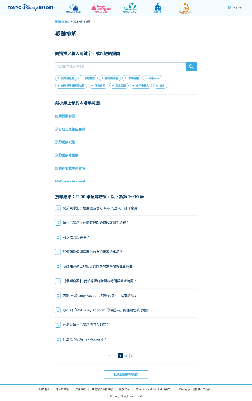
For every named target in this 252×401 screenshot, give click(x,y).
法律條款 (80, 389)
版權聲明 (124, 389)
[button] (66, 78)
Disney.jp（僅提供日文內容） (196, 389)
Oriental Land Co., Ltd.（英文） (154, 389)
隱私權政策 (62, 389)
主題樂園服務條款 (102, 389)
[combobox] (126, 66)
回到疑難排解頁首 (126, 374)
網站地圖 (44, 389)
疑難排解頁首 (62, 21)
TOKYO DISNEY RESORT (31, 7)
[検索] (191, 66)
